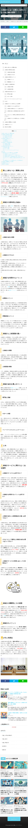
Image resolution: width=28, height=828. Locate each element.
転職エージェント (13, 290)
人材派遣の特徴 (9, 89)
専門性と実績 (8, 94)
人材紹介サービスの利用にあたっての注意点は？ (14, 119)
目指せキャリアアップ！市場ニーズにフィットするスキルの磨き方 (20, 774)
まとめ (5, 101)
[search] (26, 5)
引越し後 (4, 739)
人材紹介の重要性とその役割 (9, 122)
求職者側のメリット (10, 81)
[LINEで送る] (22, 27)
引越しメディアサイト (17, 825)
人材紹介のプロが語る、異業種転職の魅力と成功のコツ (20, 810)
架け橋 (18, 16)
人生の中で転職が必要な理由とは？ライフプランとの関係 (20, 792)
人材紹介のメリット (7, 124)
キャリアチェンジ (5, 196)
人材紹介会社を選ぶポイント (9, 91)
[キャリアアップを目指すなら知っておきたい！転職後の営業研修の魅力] (4, 694)
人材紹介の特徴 (9, 86)
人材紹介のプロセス (10, 74)
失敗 (3, 771)
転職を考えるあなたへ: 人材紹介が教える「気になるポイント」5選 (7, 792)
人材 (13, 16)
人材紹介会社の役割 (10, 72)
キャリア (17, 771)
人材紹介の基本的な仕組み (9, 69)
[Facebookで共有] (5, 27)
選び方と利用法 (7, 126)
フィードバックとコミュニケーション (13, 98)
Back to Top (14, 819)
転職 (10, 16)
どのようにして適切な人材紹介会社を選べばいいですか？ (14, 115)
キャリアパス (4, 806)
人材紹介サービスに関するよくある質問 (11, 103)
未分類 (3, 746)
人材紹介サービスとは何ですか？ (12, 106)
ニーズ (24, 771)
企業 (16, 16)
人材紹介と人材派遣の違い (9, 84)
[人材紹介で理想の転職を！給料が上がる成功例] (4, 715)
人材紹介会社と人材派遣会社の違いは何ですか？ (14, 111)
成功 (5, 771)
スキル (21, 771)
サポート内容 (8, 96)
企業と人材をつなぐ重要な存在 (10, 67)
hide (15, 130)
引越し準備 (4, 742)
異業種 (19, 806)
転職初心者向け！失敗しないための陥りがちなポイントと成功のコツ (7, 774)
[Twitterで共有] (14, 27)
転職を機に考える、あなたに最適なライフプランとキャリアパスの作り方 (7, 811)
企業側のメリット (9, 79)
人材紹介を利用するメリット (9, 77)
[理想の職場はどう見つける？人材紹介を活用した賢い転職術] (4, 705)
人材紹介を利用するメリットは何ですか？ (14, 108)
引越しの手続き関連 (6, 735)
